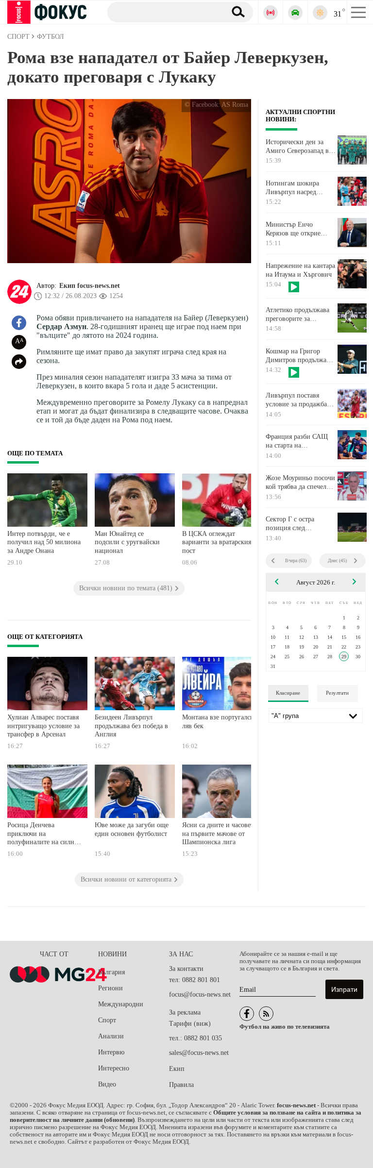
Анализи (111, 1036)
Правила (181, 1084)
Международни (120, 1004)
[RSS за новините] (266, 1013)
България (111, 972)
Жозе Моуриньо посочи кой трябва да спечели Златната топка (300, 482)
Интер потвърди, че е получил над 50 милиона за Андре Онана (44, 542)
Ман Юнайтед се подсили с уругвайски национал (127, 542)
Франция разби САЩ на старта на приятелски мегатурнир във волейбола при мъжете (300, 441)
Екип (177, 1068)
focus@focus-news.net (200, 994)
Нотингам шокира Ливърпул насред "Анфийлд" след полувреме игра (292, 188)
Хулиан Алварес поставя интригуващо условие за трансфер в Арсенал (43, 726)
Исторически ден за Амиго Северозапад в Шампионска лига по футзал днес (297, 146)
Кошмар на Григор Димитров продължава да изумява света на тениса (299, 356)
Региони (110, 988)
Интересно (113, 1068)
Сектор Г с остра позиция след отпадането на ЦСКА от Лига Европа (301, 524)
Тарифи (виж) (190, 1023)
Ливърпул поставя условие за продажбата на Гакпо (299, 400)
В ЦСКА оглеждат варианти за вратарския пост (216, 542)
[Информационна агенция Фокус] (246, 1013)
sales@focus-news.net (199, 1052)
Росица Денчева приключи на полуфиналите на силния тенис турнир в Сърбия (44, 834)
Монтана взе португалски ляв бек (219, 722)
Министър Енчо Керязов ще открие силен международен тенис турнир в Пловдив (296, 229)
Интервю (111, 1052)
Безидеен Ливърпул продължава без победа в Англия (131, 726)
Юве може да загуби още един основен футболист (132, 829)
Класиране (288, 693)
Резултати (337, 693)
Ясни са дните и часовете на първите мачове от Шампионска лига (219, 833)
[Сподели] (19, 361)
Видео (107, 1084)
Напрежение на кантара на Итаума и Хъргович (300, 270)
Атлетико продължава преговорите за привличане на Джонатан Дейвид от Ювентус (297, 314)
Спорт (107, 1020)
